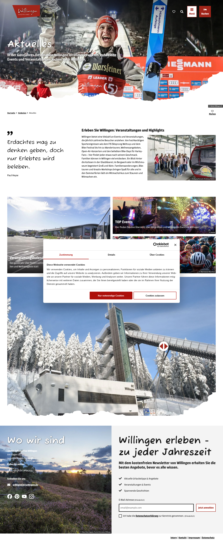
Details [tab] (111, 254)
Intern (174, 537)
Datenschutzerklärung (147, 515)
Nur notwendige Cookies (111, 295)
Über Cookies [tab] (157, 254)
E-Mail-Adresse (132, 499)
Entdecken (22, 113)
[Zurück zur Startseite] (26, 11)
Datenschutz (208, 537)
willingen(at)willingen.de (25, 484)
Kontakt (183, 537)
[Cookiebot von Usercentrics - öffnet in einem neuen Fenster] (155, 245)
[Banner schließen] (175, 245)
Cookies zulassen (155, 295)
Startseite (11, 113)
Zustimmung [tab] (66, 254)
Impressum (194, 537)
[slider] (164, 346)
